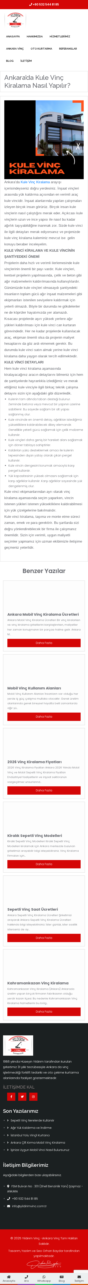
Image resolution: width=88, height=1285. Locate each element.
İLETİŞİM (26, 60)
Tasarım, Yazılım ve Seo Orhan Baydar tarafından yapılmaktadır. (44, 1253)
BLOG (10, 60)
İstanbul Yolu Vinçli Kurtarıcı (30, 1135)
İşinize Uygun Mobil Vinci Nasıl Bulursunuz (40, 1150)
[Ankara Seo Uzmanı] (44, 1265)
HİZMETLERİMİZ (60, 36)
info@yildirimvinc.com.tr (29, 1206)
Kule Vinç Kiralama (35, 182)
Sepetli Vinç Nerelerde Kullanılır (32, 1120)
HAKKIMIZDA (35, 36)
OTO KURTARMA (41, 48)
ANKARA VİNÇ (15, 48)
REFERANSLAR (68, 48)
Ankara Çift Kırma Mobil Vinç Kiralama (38, 1143)
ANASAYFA (13, 36)
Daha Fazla (44, 643)
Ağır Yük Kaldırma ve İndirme (31, 1128)
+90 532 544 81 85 (45, 4)
